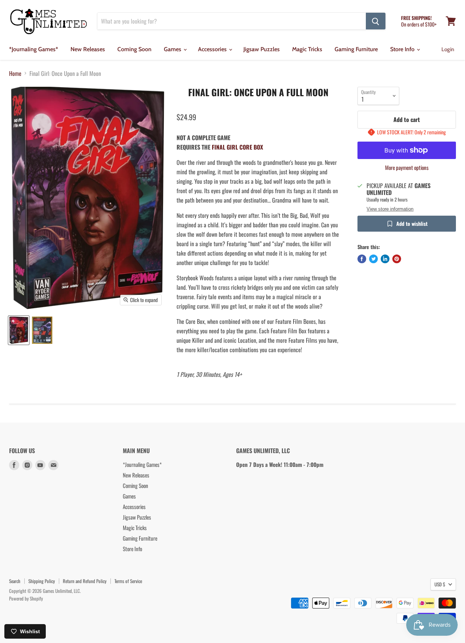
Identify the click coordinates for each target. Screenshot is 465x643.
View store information (390, 209)
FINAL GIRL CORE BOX (237, 147)
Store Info (403, 49)
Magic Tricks (307, 49)
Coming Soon (134, 49)
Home (15, 73)
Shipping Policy (41, 581)
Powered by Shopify (26, 598)
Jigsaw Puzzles (261, 49)
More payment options (407, 167)
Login (447, 49)
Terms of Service (128, 581)
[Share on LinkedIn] (385, 259)
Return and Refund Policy (84, 581)
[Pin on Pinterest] (396, 259)
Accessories (213, 49)
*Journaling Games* (33, 49)
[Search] (375, 21)
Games (173, 49)
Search (14, 581)
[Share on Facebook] (361, 259)
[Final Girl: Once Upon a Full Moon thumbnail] (18, 330)
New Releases (87, 49)
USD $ (439, 584)
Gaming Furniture (356, 49)
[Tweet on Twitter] (373, 259)
